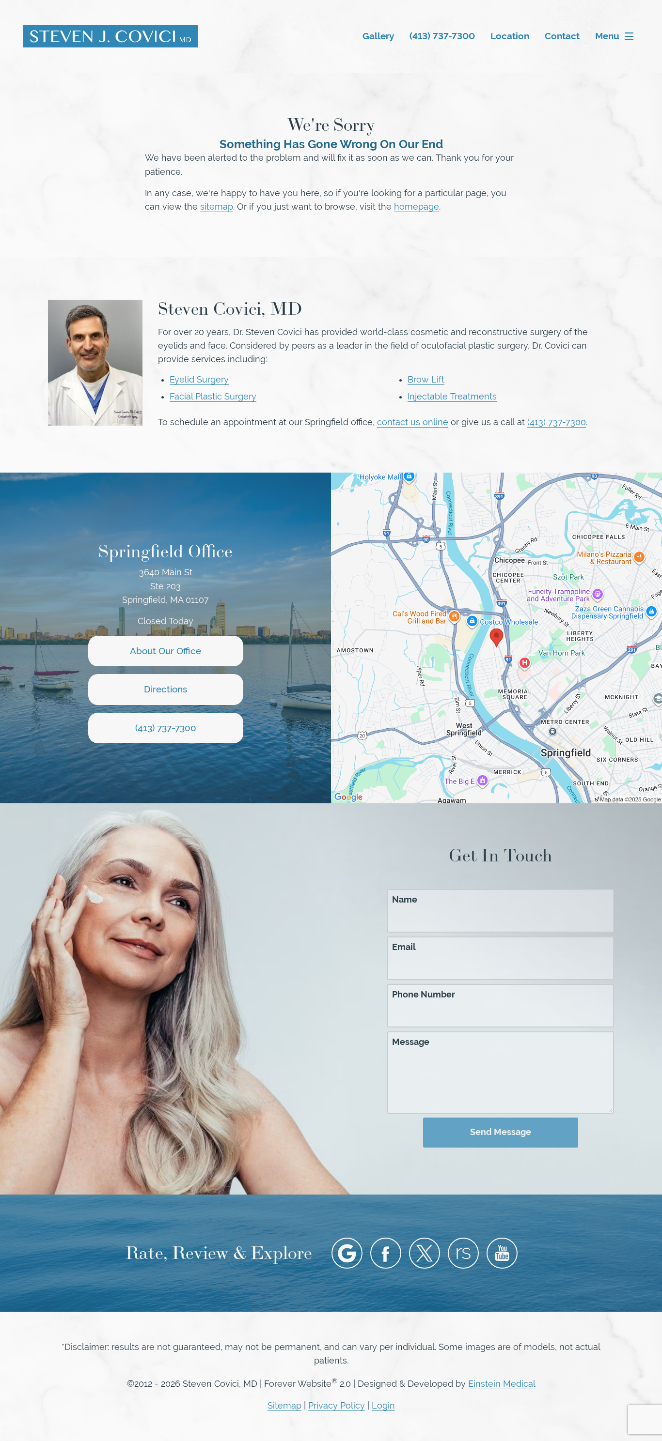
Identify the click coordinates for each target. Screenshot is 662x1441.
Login (383, 1405)
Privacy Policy (336, 1405)
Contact (562, 36)
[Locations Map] (496, 637)
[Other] (463, 1253)
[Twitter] (424, 1253)
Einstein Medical (502, 1384)
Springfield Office (165, 550)
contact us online (412, 422)
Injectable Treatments (452, 396)
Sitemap (284, 1405)
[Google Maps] (347, 1253)
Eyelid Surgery (199, 379)
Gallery (378, 36)
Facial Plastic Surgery (213, 396)
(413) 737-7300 (556, 422)
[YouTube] (502, 1253)
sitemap (216, 207)
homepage (416, 207)
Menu (607, 36)
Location (509, 36)
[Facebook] (385, 1253)
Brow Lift (426, 379)
